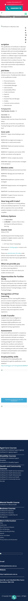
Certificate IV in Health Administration (10, 475)
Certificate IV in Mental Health (8, 504)
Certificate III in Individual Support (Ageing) (12, 450)
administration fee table (14, 253)
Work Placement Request (7, 527)
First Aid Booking (4, 529)
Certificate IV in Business (7, 513)
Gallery (2, 537)
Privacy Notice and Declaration (8, 539)
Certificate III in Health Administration (10, 473)
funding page (13, 247)
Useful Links (3, 525)
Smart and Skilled (5, 535)
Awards (2, 533)
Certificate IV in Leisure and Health (9, 477)
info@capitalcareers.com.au (15, 4)
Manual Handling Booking (7, 531)
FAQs (1, 523)
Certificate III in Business (7, 511)
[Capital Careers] (1, 12)
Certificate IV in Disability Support (9, 462)
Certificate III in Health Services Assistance (12, 471)
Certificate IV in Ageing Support (8, 452)
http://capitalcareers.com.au (8, 574)
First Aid (2, 481)
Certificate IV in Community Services (10, 479)
